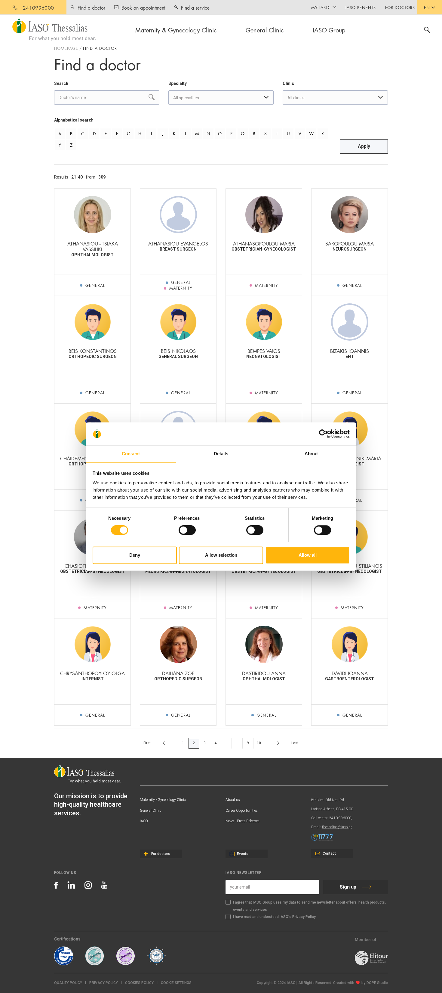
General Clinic (265, 30)
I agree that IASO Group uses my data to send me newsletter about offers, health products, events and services (309, 906)
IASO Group (329, 30)
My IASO (320, 7)
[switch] (187, 530)
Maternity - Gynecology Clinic (163, 800)
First (147, 743)
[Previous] (167, 743)
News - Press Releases (242, 821)
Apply (364, 146)
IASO (144, 821)
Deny (134, 555)
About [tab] (311, 453)
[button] (176, 983)
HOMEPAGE (66, 48)
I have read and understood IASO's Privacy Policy (274, 917)
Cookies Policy (139, 983)
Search (61, 83)
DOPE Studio (377, 983)
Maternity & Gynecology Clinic (176, 30)
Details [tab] (221, 453)
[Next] (274, 743)
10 (259, 743)
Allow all (308, 555)
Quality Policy (68, 983)
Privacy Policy (103, 983)
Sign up (348, 887)
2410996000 (38, 7)
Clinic (288, 83)
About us (233, 800)
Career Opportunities (242, 810)
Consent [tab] (131, 453)
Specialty (177, 83)
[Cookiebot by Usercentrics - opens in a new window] (323, 433)
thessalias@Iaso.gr (337, 827)
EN (427, 7)
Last (295, 743)
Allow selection (221, 555)
